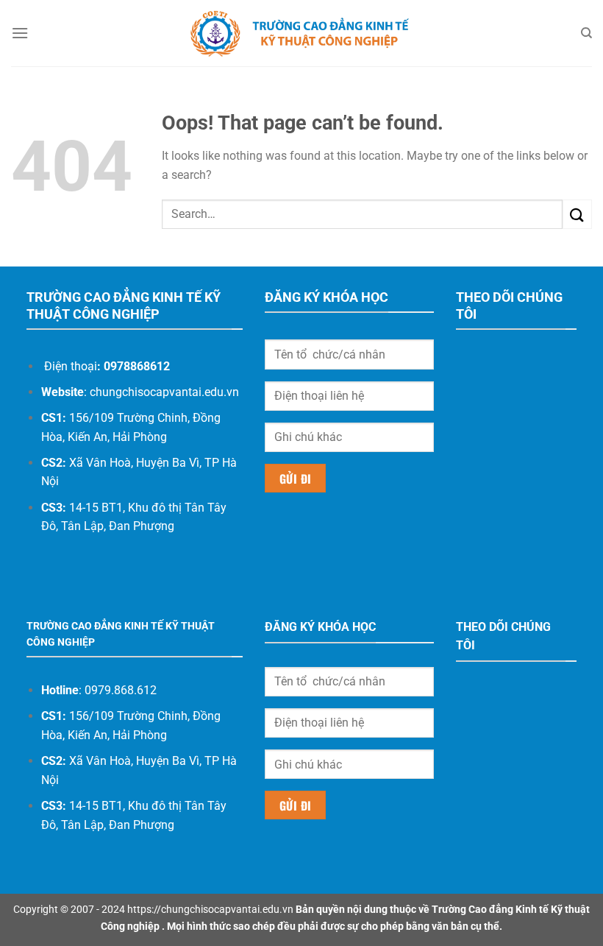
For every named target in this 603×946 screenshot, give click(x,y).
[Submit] (577, 214)
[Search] (586, 33)
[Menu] (20, 33)
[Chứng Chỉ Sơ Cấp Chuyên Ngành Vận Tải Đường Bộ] (301, 33)
